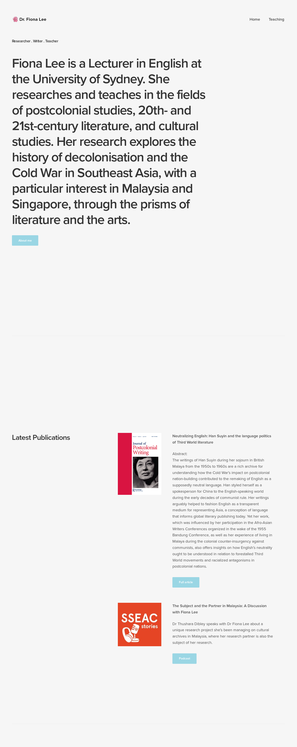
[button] (25, 240)
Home (255, 19)
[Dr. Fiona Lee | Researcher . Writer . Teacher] (30, 19)
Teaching (276, 19)
